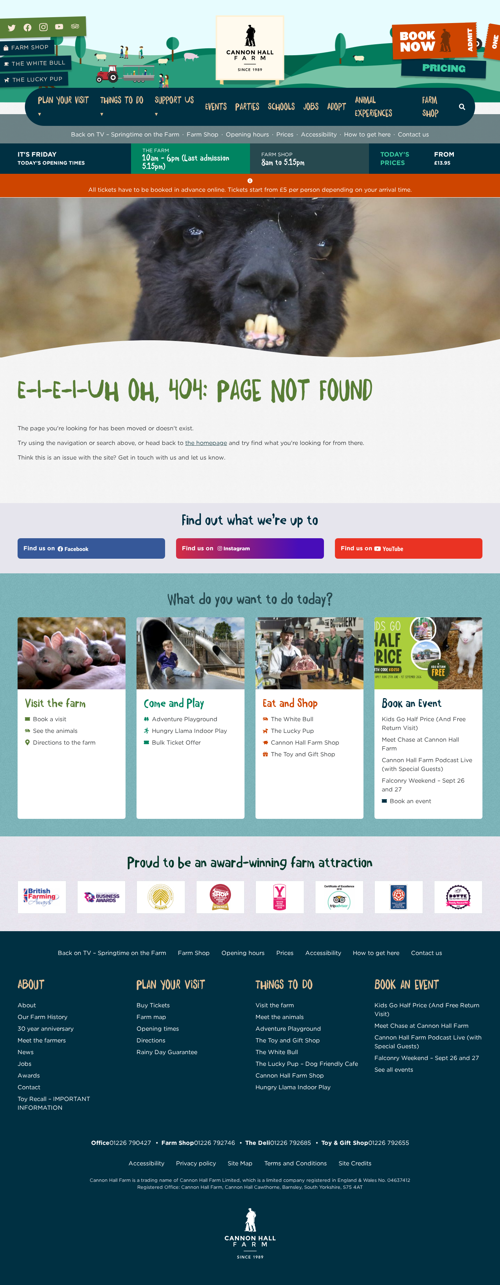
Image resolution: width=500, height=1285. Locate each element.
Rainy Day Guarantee (167, 1052)
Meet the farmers (42, 1040)
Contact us (413, 134)
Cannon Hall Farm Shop (305, 742)
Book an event (410, 801)
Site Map (240, 1163)
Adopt (336, 106)
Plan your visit (63, 100)
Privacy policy (196, 1163)
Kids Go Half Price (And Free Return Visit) (424, 723)
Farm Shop (430, 107)
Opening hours (247, 134)
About (27, 1005)
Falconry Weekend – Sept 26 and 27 (423, 785)
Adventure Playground (184, 719)
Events (216, 106)
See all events (393, 1069)
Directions (151, 1040)
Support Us (174, 100)
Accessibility (319, 134)
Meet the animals (279, 1017)
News (26, 1052)
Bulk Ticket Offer (176, 742)
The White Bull (292, 719)
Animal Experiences (373, 107)
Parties (247, 106)
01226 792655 (388, 1142)
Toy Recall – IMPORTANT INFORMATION (54, 1103)
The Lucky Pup (292, 730)
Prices (285, 134)
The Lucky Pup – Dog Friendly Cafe (306, 1063)
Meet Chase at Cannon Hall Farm (420, 744)
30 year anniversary (46, 1028)
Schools (281, 106)
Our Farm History (42, 1017)
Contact (29, 1087)
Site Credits (355, 1163)
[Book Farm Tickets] (445, 71)
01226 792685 (290, 1142)
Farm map (151, 1017)
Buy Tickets (153, 1005)
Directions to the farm (64, 742)
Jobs (310, 106)
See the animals (55, 730)
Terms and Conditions (295, 1163)
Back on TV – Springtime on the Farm (125, 134)
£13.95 (444, 157)
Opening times (158, 1028)
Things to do (121, 100)
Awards (29, 1075)
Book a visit (49, 719)
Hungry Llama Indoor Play (189, 730)
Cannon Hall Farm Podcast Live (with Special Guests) (427, 764)
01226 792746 (214, 1142)
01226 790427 (130, 1142)
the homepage (206, 442)
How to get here (367, 134)
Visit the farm (274, 1005)
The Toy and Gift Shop (303, 754)
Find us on (40, 548)
